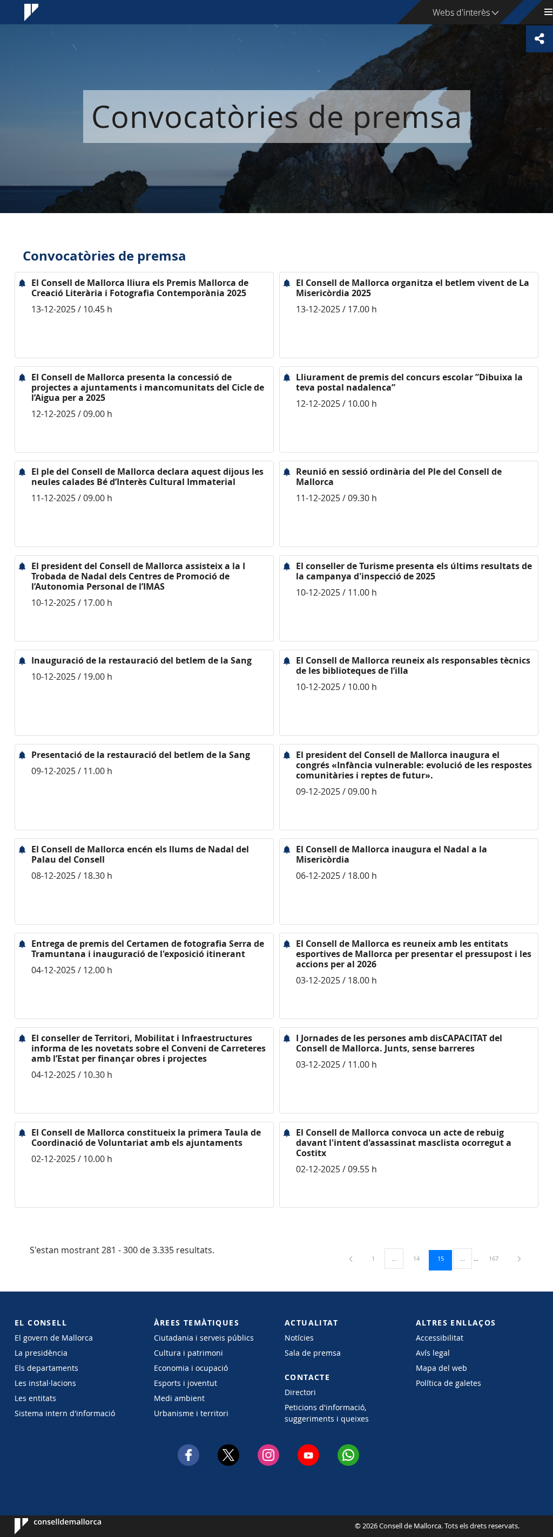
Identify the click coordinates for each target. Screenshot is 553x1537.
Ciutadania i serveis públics (204, 1338)
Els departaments (46, 1368)
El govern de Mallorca (54, 1338)
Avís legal (433, 1353)
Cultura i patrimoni (188, 1353)
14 (420, 1258)
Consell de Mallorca (47, 1526)
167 (497, 1258)
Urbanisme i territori (191, 1413)
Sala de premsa (313, 1353)
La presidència (41, 1353)
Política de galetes (448, 1383)
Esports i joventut (185, 1383)
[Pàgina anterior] (351, 1258)
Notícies (299, 1338)
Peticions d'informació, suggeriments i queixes (327, 1413)
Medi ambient (179, 1398)
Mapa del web (441, 1368)
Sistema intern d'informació (65, 1413)
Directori (300, 1392)
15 (444, 1258)
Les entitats (35, 1398)
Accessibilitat (439, 1338)
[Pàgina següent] (519, 1258)
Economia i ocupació (191, 1368)
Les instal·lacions (45, 1383)
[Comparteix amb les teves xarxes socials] (539, 38)
